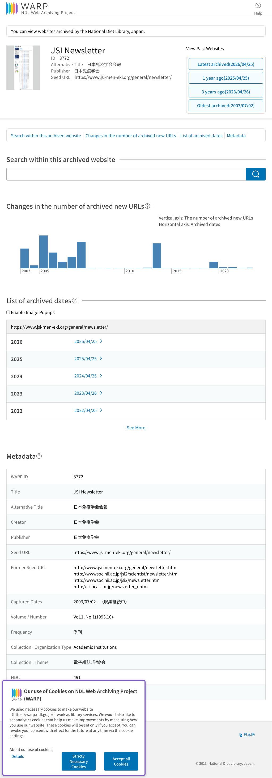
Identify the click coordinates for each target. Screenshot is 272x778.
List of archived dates (201, 135)
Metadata (236, 135)
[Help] (147, 206)
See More (136, 427)
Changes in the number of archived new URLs (131, 135)
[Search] (256, 174)
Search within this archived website (46, 135)
